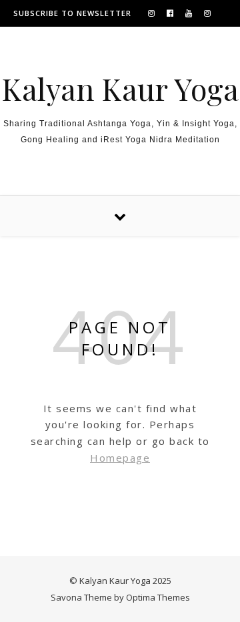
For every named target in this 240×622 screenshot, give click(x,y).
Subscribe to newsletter (72, 13)
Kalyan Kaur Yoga (120, 88)
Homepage (120, 457)
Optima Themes (158, 597)
